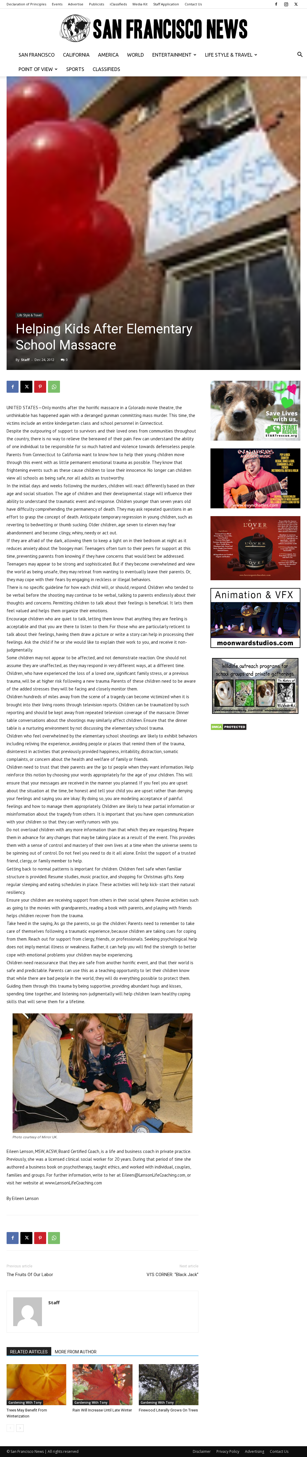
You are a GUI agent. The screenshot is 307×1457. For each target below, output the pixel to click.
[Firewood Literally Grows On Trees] (168, 1384)
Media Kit (140, 4)
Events (57, 4)
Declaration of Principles (26, 4)
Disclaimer (202, 1451)
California (76, 55)
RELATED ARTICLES (29, 1351)
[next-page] (20, 1428)
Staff (25, 359)
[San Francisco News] (153, 28)
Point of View (36, 69)
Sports (75, 69)
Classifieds (106, 69)
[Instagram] (286, 4)
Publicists (96, 4)
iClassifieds (118, 4)
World (135, 55)
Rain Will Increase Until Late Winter (102, 1410)
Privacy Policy (227, 1451)
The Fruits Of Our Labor (30, 1274)
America (108, 55)
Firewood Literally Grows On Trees (168, 1410)
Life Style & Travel (228, 55)
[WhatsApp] (54, 387)
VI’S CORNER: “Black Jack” (172, 1274)
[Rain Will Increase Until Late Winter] (102, 1384)
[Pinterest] (40, 387)
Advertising (254, 1451)
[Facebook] (276, 4)
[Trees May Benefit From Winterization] (36, 1384)
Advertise (75, 4)
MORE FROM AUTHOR (76, 1351)
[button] (300, 55)
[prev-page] (10, 1428)
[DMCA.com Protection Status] (228, 729)
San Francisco (37, 55)
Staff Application (166, 4)
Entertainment (172, 55)
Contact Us (193, 4)
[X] (295, 4)
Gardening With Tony (24, 1402)
